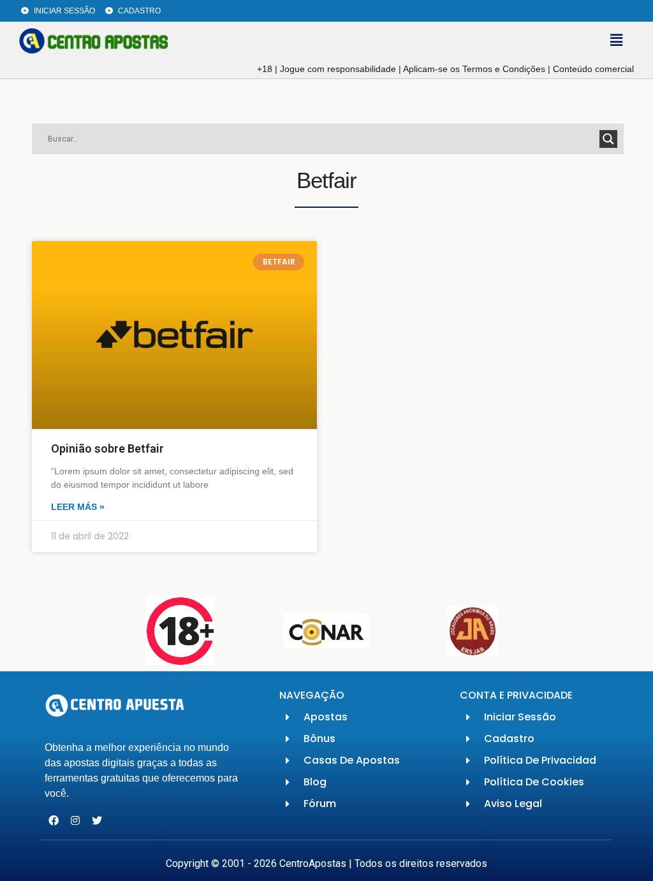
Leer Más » (78, 507)
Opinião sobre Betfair (107, 448)
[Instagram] (75, 821)
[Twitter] (97, 821)
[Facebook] (54, 821)
